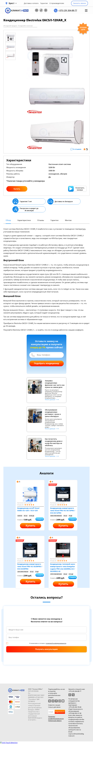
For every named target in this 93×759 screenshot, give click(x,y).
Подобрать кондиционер (46, 363)
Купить (17, 189)
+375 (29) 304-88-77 (67, 10)
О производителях (56, 3)
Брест (11, 3)
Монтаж (68, 220)
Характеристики (24, 220)
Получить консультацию (46, 649)
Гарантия (44, 3)
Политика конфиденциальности (56, 718)
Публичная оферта (54, 721)
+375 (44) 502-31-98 (74, 713)
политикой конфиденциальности (56, 643)
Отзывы (40, 220)
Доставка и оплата (31, 3)
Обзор (8, 220)
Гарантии (55, 220)
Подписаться (59, 712)
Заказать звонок (79, 3)
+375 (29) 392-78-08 (74, 707)
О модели (39, 519)
